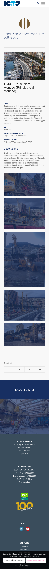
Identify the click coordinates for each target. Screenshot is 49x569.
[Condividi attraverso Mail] (40, 369)
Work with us (24, 550)
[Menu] (42, 3)
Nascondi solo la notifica (36, 560)
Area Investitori (24, 482)
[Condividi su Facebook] (9, 369)
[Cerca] (37, 3)
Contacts (24, 546)
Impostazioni (24, 565)
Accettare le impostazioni (14, 560)
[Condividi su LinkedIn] (30, 369)
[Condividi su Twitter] (19, 369)
